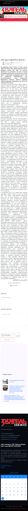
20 (17, 491)
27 (17, 494)
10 (6, 487)
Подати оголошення (16, 16)
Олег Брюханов (13, 439)
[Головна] (14, 10)
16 (2, 491)
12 (14, 487)
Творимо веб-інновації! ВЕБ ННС (19, 508)
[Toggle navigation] (2, 20)
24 (6, 494)
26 (14, 494)
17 (6, 491)
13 (17, 487)
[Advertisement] (14, 43)
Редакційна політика (6, 465)
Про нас (3, 467)
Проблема (6, 62)
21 (21, 491)
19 (14, 491)
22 (25, 491)
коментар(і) (19, 62)
